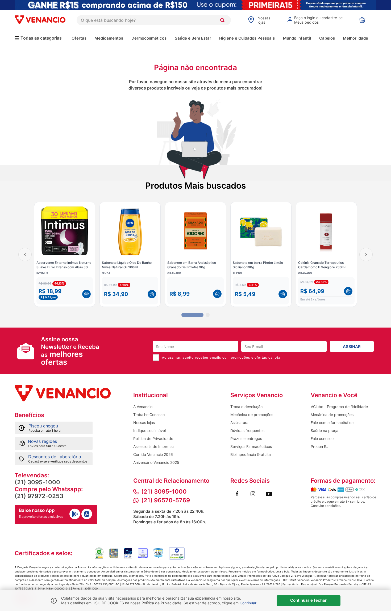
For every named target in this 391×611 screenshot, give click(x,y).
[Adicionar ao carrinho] (86, 294)
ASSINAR (352, 346)
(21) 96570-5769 (165, 500)
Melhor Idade (355, 38)
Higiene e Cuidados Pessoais (247, 38)
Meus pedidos (306, 22)
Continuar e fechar (308, 600)
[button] (64, 290)
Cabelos (327, 38)
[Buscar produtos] (223, 20)
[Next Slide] (366, 254)
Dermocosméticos (149, 38)
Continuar (248, 603)
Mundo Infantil (297, 38)
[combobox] (154, 20)
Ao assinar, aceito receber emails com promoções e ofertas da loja (221, 357)
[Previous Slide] (25, 254)
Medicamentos (108, 38)
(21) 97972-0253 (39, 496)
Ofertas (79, 38)
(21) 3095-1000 (37, 482)
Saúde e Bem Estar (193, 38)
